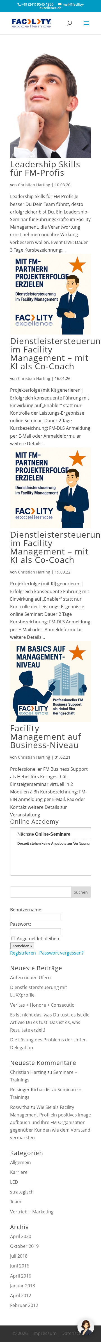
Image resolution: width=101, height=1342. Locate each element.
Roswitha (19, 1107)
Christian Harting (34, 184)
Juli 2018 (18, 1256)
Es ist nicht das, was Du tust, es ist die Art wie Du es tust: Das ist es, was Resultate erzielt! (49, 1022)
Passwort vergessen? (61, 953)
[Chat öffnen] (85, 1326)
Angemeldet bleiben (38, 938)
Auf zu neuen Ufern (30, 977)
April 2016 (20, 1276)
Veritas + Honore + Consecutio (42, 1005)
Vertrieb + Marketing (32, 1212)
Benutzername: (26, 910)
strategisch (22, 1192)
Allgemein (20, 1162)
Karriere (18, 1172)
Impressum (45, 1333)
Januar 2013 (22, 1286)
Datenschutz (74, 1333)
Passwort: (20, 924)
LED (14, 1182)
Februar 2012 (24, 1305)
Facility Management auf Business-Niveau (45, 736)
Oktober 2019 (24, 1246)
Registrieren (23, 953)
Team (15, 1202)
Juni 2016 (19, 1266)
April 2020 (20, 1236)
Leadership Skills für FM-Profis (45, 168)
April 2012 (20, 1295)
